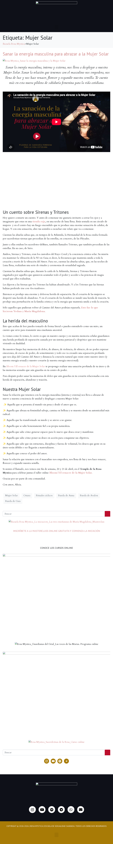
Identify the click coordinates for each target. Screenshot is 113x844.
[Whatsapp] (71, 809)
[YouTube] (53, 761)
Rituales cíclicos (44, 495)
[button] (56, 27)
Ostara (26, 495)
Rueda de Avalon (89, 495)
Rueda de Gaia (13, 501)
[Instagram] (46, 761)
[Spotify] (59, 761)
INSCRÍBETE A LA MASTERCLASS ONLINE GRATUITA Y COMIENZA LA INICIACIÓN (56, 530)
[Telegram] (66, 761)
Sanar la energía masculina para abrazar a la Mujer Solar (56, 54)
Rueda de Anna (66, 495)
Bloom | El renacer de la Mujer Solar (25, 366)
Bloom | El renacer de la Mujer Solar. (70, 472)
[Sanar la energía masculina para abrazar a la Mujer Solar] (34, 60)
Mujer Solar (11, 495)
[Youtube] (42, 809)
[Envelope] (80, 809)
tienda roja (39, 221)
